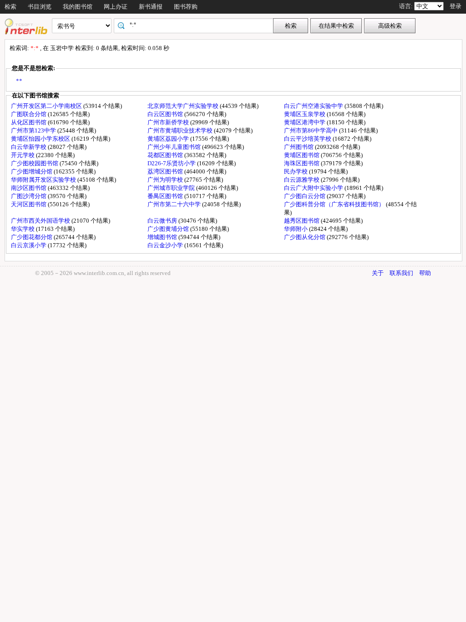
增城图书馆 (162, 237)
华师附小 (296, 228)
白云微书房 (162, 220)
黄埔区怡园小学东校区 (41, 138)
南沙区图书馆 (29, 187)
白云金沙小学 (165, 245)
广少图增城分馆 (32, 171)
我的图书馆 (77, 6)
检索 (10, 6)
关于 (378, 273)
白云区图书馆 (165, 114)
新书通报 (150, 6)
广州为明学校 (165, 179)
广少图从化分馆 (305, 237)
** (19, 80)
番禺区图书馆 (165, 196)
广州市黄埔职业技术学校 (180, 130)
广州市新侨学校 (168, 122)
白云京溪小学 (29, 245)
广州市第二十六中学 (174, 204)
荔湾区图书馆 (165, 171)
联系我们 (401, 273)
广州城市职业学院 (171, 187)
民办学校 (296, 171)
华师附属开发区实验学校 (44, 179)
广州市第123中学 (34, 130)
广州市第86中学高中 (311, 130)
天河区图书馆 (29, 204)
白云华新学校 (29, 146)
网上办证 (115, 6)
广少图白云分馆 (305, 196)
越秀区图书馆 (302, 220)
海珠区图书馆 (302, 163)
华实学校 (23, 228)
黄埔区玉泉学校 (305, 114)
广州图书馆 (299, 146)
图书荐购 (186, 6)
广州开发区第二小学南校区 (47, 105)
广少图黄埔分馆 (168, 228)
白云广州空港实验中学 (314, 105)
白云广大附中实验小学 (314, 187)
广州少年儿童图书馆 (174, 146)
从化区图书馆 (29, 122)
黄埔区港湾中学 (305, 122)
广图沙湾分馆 (29, 196)
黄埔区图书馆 (302, 155)
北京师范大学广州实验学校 (183, 105)
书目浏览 (39, 6)
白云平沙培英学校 (308, 138)
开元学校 (23, 155)
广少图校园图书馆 (35, 163)
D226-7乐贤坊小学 (172, 163)
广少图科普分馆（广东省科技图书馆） (335, 204)
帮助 (425, 273)
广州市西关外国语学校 (41, 220)
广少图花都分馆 (32, 237)
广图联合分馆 (29, 114)
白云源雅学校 (302, 179)
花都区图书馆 (165, 155)
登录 (455, 6)
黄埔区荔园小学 (168, 138)
